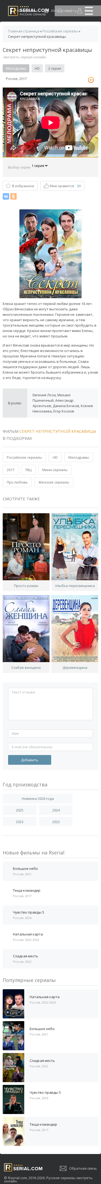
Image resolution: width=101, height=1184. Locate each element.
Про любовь (17, 482)
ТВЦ (28, 469)
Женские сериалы (54, 482)
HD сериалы (27, 10)
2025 (19, 810)
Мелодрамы (78, 457)
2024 (56, 810)
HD (55, 457)
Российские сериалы (24, 457)
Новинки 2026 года (38, 798)
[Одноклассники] (13, 196)
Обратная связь (83, 1168)
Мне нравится (65, 185)
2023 (19, 821)
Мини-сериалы (55, 469)
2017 (10, 469)
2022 (56, 821)
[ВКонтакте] (6, 196)
